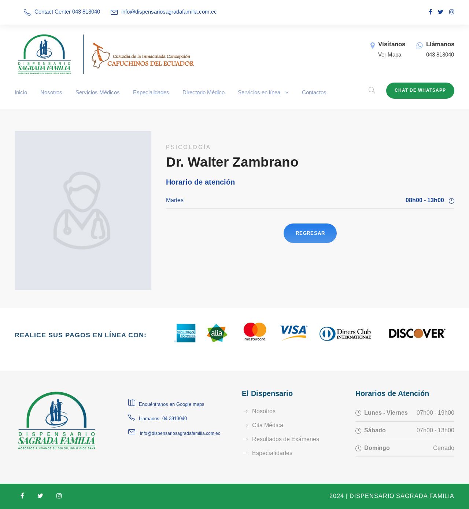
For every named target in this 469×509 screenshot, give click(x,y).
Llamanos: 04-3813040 (163, 418)
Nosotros (51, 92)
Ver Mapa (389, 54)
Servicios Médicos (97, 92)
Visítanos (391, 44)
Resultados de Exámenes (285, 439)
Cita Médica (267, 425)
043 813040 (440, 54)
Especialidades (151, 92)
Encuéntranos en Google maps (171, 404)
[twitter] (440, 12)
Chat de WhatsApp (420, 90)
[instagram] (451, 12)
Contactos (314, 92)
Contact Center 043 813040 (67, 11)
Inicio (21, 92)
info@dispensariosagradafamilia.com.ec (169, 11)
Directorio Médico (203, 92)
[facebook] (430, 12)
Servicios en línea (259, 92)
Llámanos (440, 44)
